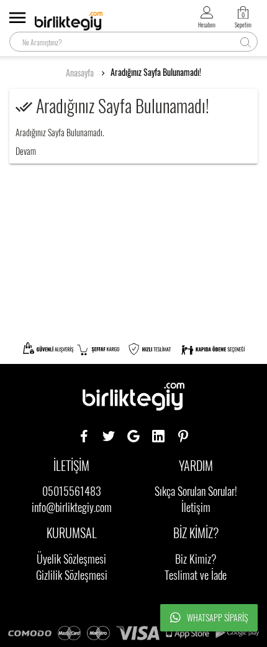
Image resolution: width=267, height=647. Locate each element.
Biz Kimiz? (196, 559)
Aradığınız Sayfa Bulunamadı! (156, 72)
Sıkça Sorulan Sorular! (196, 491)
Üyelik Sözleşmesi (71, 559)
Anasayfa (80, 73)
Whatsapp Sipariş (217, 617)
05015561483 (71, 491)
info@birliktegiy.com (72, 507)
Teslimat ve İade (196, 575)
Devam (26, 150)
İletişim (195, 507)
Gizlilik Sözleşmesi (71, 575)
